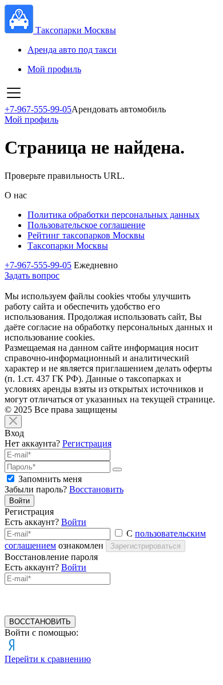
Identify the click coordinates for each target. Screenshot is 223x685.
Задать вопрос (32, 275)
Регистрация (87, 443)
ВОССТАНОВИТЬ (40, 621)
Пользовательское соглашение (86, 225)
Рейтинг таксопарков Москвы (86, 235)
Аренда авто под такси (72, 49)
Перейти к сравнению (48, 659)
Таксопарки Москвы (67, 245)
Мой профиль (54, 69)
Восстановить (96, 489)
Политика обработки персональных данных (113, 215)
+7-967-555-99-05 (38, 109)
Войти (19, 500)
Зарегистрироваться (145, 546)
